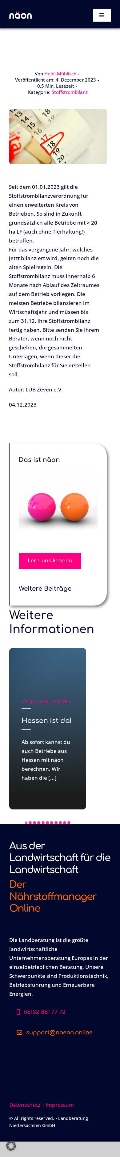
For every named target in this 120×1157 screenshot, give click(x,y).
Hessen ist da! (47, 720)
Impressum (60, 1104)
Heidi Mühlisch (60, 73)
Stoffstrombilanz (70, 92)
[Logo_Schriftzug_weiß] (20, 14)
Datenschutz (24, 1104)
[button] (26, 822)
